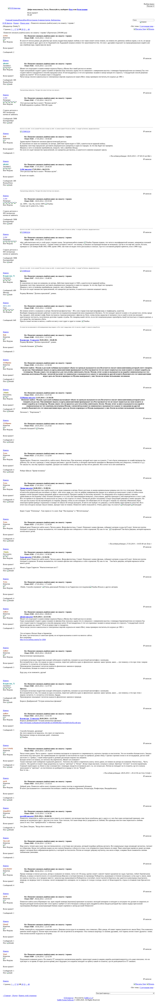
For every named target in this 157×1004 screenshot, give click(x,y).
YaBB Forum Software (65, 1000)
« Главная (7, 996)
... (13, 29)
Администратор (44, 20)
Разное (16, 23)
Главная (9, 20)
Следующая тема (146, 26)
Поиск (20, 20)
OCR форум (7, 23)
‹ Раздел (14, 996)
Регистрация (82, 9)
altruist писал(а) (26, 617)
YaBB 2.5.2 (88, 998)
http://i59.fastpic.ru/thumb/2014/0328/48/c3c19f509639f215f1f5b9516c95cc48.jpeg (50, 723)
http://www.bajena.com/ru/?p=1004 (33, 640)
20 (22, 29)
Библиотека (56, 20)
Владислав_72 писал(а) (29, 340)
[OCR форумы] (14, 8)
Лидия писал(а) (26, 488)
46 (29, 29)
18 (18, 29)
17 (15, 29)
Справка (15, 20)
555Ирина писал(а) (28, 398)
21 (25, 29)
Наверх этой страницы (28, 996)
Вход (71, 9)
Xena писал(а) (25, 557)
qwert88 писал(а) (27, 816)
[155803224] (25, 131)
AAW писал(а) (26, 169)
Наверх (6, 60)
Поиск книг (25, 23)
